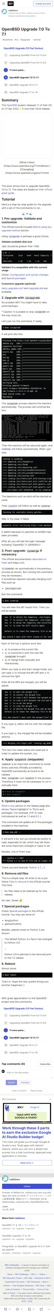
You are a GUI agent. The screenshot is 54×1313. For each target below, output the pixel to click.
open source (26, 1293)
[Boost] (41, 1309)
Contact (6, 1285)
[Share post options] (49, 1309)
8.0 (37, 816)
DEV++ (34, 1274)
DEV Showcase (33, 1282)
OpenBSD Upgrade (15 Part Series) (23, 48)
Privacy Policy (29, 1289)
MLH (49, 1285)
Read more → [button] (27, 1162)
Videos (42, 1274)
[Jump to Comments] (19, 1309)
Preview (25, 1082)
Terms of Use (43, 1289)
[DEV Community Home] (10, 3)
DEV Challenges (21, 1274)
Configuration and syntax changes (29, 274)
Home (9, 1274)
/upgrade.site (36, 288)
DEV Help (28, 1278)
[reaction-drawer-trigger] (7, 1309)
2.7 (39, 867)
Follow (27, 1186)
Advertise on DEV (42, 1278)
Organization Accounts (14, 1282)
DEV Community (12, 1265)
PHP (31, 812)
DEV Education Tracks (12, 1278)
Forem (12, 1293)
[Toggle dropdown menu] (50, 1099)
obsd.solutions (30, 16)
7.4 (28, 816)
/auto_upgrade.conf (12, 288)
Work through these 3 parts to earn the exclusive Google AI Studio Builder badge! (26, 1132)
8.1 (35, 812)
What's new (8, 805)
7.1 (37, 105)
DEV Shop (40, 1285)
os (16, 39)
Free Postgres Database (23, 1285)
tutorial (36, 39)
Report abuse (36, 1091)
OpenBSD (12, 105)
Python (33, 867)
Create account (43, 3)
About (45, 1282)
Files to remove (17, 881)
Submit (11, 1082)
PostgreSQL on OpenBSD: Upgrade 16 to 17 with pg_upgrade (26, 1249)
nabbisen (13, 10)
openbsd (8, 39)
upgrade (25, 39)
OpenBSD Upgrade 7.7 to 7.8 (18, 1237)
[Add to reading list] (31, 1309)
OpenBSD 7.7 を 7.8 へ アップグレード (20, 1227)
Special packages (16, 278)
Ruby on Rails (27, 1298)
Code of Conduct (19, 1091)
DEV (13, 1296)
